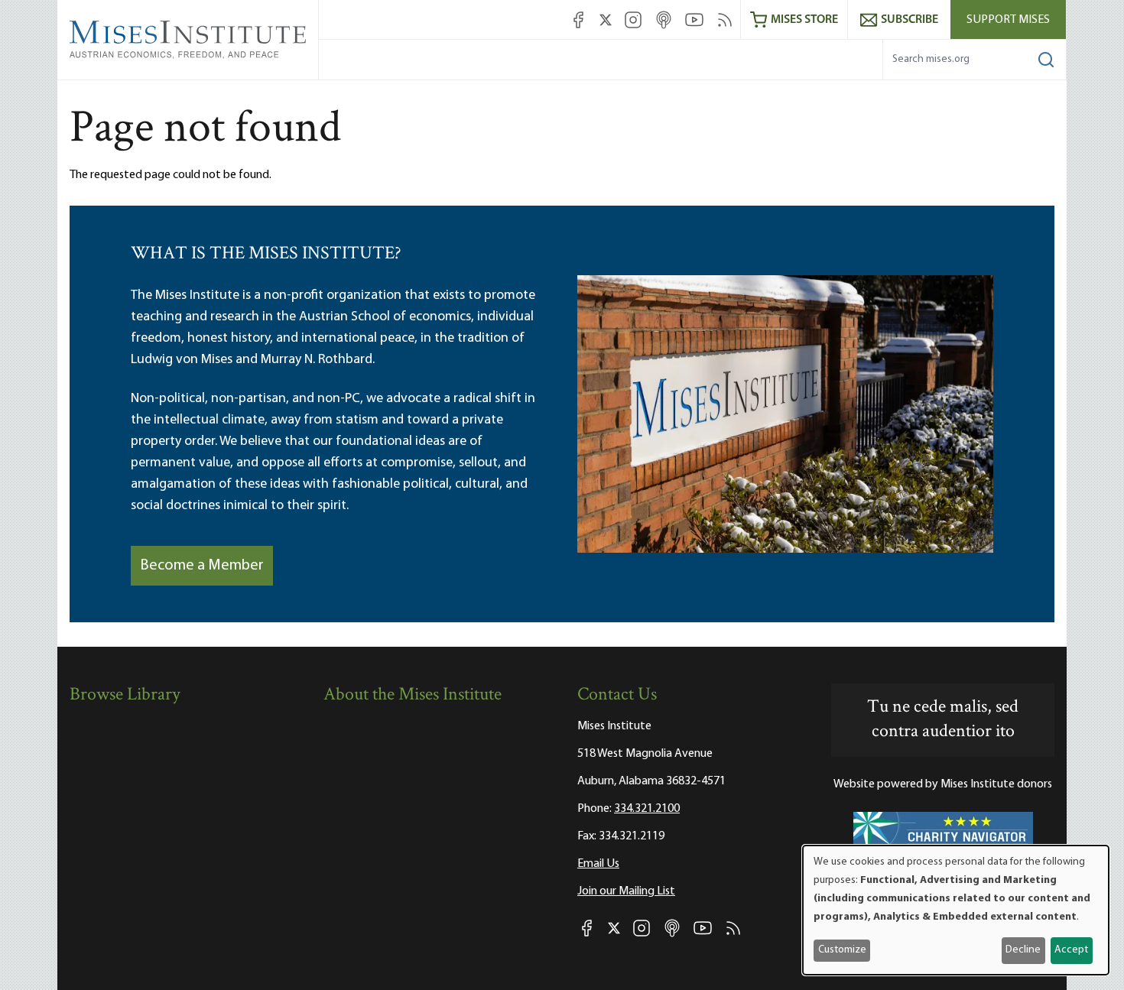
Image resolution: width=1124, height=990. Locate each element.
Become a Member (202, 565)
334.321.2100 (647, 809)
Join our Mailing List (626, 891)
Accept (1071, 950)
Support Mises (1008, 20)
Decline (1023, 950)
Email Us (598, 864)
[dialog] (956, 910)
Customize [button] (842, 950)
